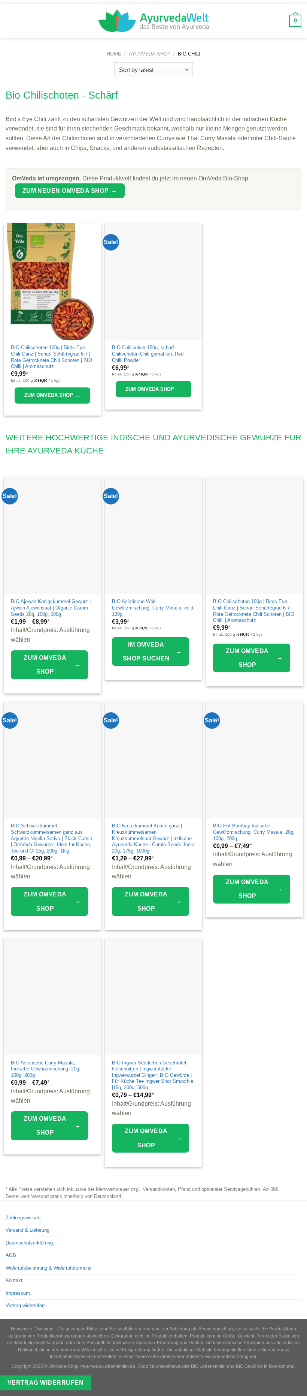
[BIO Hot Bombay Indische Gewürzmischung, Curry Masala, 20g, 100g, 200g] (254, 759)
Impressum (18, 1293)
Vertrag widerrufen (25, 1305)
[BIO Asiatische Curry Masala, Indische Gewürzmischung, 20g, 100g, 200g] (52, 996)
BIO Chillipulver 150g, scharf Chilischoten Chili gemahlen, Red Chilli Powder (147, 354)
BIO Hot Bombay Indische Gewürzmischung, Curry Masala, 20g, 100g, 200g (254, 832)
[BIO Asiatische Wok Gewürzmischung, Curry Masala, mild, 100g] (153, 535)
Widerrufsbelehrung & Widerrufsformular (49, 1268)
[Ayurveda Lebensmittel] (153, 20)
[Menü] (11, 21)
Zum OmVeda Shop (52, 395)
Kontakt (14, 1280)
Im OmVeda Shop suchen (152, 651)
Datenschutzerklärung (29, 1243)
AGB (11, 1255)
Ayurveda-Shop (150, 54)
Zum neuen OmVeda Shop (70, 190)
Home (114, 54)
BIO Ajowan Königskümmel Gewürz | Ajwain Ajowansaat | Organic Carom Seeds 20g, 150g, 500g (51, 608)
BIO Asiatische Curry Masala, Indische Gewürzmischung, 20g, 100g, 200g (45, 1069)
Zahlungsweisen (23, 1217)
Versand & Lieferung (27, 1230)
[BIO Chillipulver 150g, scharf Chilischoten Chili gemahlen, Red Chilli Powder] (153, 281)
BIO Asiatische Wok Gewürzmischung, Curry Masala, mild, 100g (153, 608)
